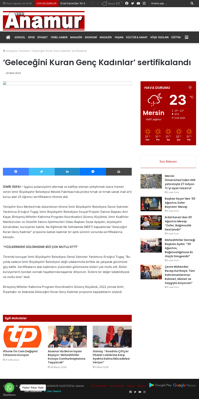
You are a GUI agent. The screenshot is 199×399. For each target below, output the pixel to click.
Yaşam (118, 37)
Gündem (24, 50)
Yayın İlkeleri (116, 385)
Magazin (76, 37)
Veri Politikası (99, 385)
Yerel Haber (59, 37)
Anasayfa (11, 50)
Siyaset (42, 37)
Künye (131, 385)
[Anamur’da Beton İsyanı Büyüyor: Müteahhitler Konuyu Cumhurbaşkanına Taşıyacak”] (67, 337)
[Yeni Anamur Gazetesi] (44, 20)
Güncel (20, 37)
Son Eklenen (168, 161)
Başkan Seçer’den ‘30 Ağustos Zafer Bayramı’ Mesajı (180, 203)
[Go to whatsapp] (9, 387)
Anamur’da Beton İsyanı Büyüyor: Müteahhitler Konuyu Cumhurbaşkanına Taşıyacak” (66, 356)
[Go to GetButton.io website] (9, 395)
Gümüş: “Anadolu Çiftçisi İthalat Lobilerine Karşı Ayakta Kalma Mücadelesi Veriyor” (111, 356)
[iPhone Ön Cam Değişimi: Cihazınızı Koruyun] (22, 337)
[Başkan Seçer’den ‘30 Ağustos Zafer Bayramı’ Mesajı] (151, 204)
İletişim (141, 385)
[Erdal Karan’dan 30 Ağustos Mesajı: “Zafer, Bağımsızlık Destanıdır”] (151, 222)
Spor (31, 37)
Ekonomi (91, 37)
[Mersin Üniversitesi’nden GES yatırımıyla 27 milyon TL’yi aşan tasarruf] (151, 181)
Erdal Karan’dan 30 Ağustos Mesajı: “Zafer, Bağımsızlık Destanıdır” (178, 223)
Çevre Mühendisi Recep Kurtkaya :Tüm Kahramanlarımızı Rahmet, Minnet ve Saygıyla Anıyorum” (180, 275)
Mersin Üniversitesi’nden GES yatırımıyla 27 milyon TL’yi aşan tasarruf (180, 182)
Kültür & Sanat (137, 37)
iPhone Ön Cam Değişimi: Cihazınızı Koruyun (20, 353)
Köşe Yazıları (159, 37)
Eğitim (176, 37)
